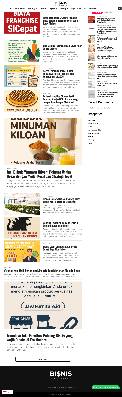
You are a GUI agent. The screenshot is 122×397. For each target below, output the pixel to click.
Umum (90, 143)
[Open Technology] (36, 8)
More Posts (43, 359)
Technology (91, 140)
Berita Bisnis (91, 120)
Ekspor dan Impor (93, 123)
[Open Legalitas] (56, 8)
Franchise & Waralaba (94, 130)
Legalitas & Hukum (93, 133)
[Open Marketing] (67, 8)
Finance (90, 127)
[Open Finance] (46, 8)
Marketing (91, 136)
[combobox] (108, 8)
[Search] (120, 8)
